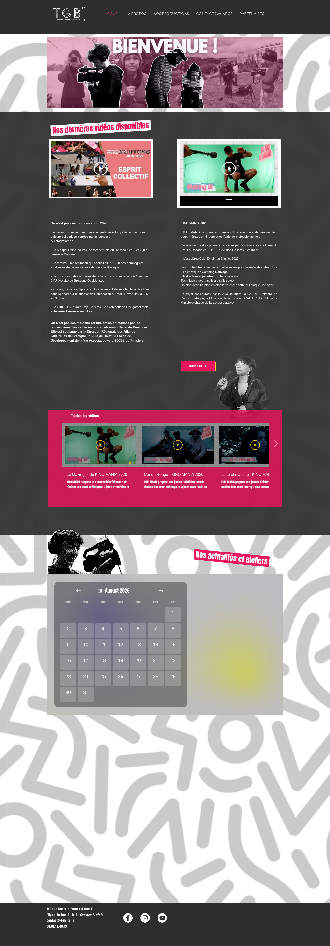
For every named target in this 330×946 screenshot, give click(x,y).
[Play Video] (101, 168)
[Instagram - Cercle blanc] (145, 918)
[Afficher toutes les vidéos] (229, 201)
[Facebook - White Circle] (128, 918)
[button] (82, 416)
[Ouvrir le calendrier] (100, 591)
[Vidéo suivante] (268, 169)
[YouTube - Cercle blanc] (162, 918)
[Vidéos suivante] (275, 444)
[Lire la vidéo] (100, 445)
